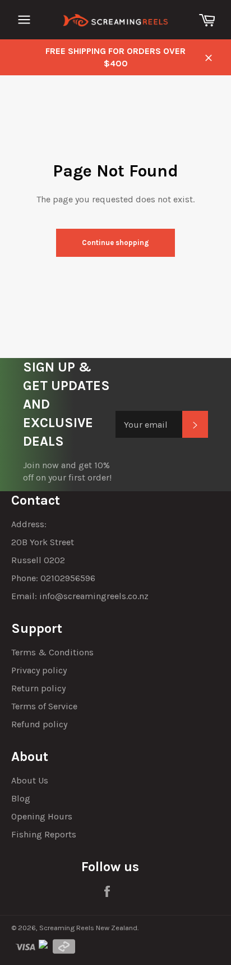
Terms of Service (44, 706)
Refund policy (39, 724)
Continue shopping (115, 242)
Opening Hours (41, 816)
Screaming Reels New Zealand (88, 927)
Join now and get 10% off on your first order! (67, 471)
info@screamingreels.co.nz (94, 596)
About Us (29, 780)
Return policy (38, 688)
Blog (20, 798)
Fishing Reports (43, 834)
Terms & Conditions (52, 652)
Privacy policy (39, 670)
